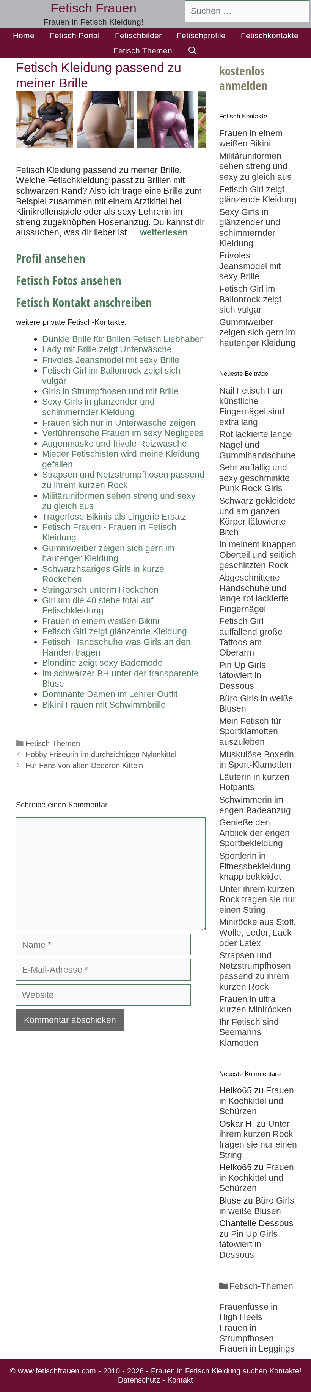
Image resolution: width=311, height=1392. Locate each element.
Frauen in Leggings (257, 1348)
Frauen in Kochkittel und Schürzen (256, 1100)
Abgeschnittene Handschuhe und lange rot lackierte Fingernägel (254, 593)
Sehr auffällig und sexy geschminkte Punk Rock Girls (254, 477)
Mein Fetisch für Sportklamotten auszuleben (250, 731)
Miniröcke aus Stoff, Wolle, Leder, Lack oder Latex (257, 932)
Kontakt (180, 1380)
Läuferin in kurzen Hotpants (254, 782)
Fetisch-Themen (52, 743)
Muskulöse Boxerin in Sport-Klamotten (256, 759)
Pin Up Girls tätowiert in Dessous (242, 675)
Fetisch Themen (142, 50)
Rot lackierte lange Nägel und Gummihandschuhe (257, 444)
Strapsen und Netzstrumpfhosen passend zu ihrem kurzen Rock (255, 971)
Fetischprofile (201, 35)
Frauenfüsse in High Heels (248, 1312)
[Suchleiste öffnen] (192, 50)
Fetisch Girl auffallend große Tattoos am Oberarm (251, 636)
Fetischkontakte (269, 35)
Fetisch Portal (75, 35)
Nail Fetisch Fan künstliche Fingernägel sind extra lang (251, 406)
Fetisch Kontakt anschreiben (84, 302)
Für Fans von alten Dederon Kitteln (84, 765)
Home (24, 35)
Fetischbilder (138, 35)
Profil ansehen (50, 258)
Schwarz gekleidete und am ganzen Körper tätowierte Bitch (257, 516)
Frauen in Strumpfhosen (246, 1333)
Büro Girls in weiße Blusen (256, 1206)
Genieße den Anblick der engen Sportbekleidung (254, 832)
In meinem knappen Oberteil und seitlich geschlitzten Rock (257, 554)
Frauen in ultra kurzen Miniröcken (255, 1004)
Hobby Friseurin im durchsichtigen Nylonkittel (100, 754)
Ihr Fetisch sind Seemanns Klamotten (249, 1032)
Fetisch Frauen (93, 8)
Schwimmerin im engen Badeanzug (255, 805)
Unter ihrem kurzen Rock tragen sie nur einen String (257, 899)
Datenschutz (139, 1380)
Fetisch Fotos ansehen (68, 280)
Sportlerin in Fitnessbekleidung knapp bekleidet (255, 866)
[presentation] (215, 119)
